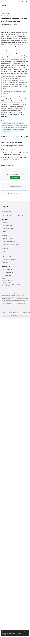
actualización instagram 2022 (8, 127)
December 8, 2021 (8, 93)
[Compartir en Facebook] (5, 193)
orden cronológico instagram (22, 125)
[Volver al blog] (2, 10)
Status (3, 312)
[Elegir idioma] (23, 1)
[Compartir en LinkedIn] (8, 193)
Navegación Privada (8, 228)
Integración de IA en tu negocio (11, 244)
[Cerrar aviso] (28, 632)
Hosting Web (6, 222)
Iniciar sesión (15, 177)
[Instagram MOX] (3, 215)
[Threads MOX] (7, 215)
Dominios (5, 231)
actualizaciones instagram (21, 127)
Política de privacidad (13, 312)
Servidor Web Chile (7, 225)
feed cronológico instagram (18, 123)
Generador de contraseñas (9, 259)
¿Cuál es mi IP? (6, 254)
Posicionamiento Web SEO (9, 241)
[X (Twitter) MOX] (22, 215)
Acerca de (5, 262)
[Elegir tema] (19, 1)
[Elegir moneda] (27, 1)
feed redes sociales (6, 131)
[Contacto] (2, 1)
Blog (6, 13)
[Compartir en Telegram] (14, 193)
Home (2, 13)
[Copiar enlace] (20, 193)
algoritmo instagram (6, 123)
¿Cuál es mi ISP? (7, 257)
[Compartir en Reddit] (17, 193)
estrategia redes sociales (18, 129)
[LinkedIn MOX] (19, 215)
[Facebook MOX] (15, 215)
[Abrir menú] (27, 5)
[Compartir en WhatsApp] (11, 193)
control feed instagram (6, 129)
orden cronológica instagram (8, 125)
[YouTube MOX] (11, 215)
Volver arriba (14, 315)
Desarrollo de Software (8, 238)
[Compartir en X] (2, 193)
